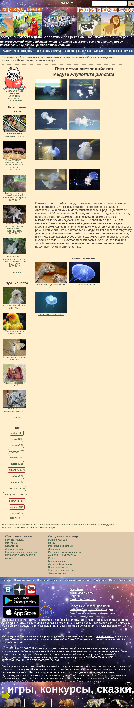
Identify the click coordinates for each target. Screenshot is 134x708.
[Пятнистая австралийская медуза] (51, 89)
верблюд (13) (16, 500)
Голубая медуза (14, 539)
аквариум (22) (17, 469)
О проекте (76, 589)
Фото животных (24, 50)
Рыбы (51, 558)
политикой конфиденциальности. (86, 681)
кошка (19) (17, 482)
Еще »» (17, 272)
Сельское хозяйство (83, 599)
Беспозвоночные (57, 561)
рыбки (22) (17, 463)
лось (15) (9, 494)
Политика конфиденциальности (90, 605)
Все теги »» (16, 517)
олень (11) (17, 513)
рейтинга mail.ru (105, 636)
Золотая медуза (14, 548)
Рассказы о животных (77, 50)
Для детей (100, 50)
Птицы (51, 542)
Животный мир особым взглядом (91, 609)
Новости (75, 596)
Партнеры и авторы (82, 592)
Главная (6, 50)
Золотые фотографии (60, 564)
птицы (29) (17, 445)
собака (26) (16, 457)
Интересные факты (49, 50)
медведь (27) (16, 451)
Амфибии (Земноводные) (62, 554)
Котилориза (11, 545)
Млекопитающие (58, 539)
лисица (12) (17, 507)
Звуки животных (57, 573)
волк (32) (17, 439)
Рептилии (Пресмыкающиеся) (65, 551)
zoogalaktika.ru (39, 666)
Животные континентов (61, 570)
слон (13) (24, 494)
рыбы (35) (17, 433)
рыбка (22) (17, 476)
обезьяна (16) (17, 488)
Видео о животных (121, 50)
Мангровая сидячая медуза (21, 551)
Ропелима (11, 542)
